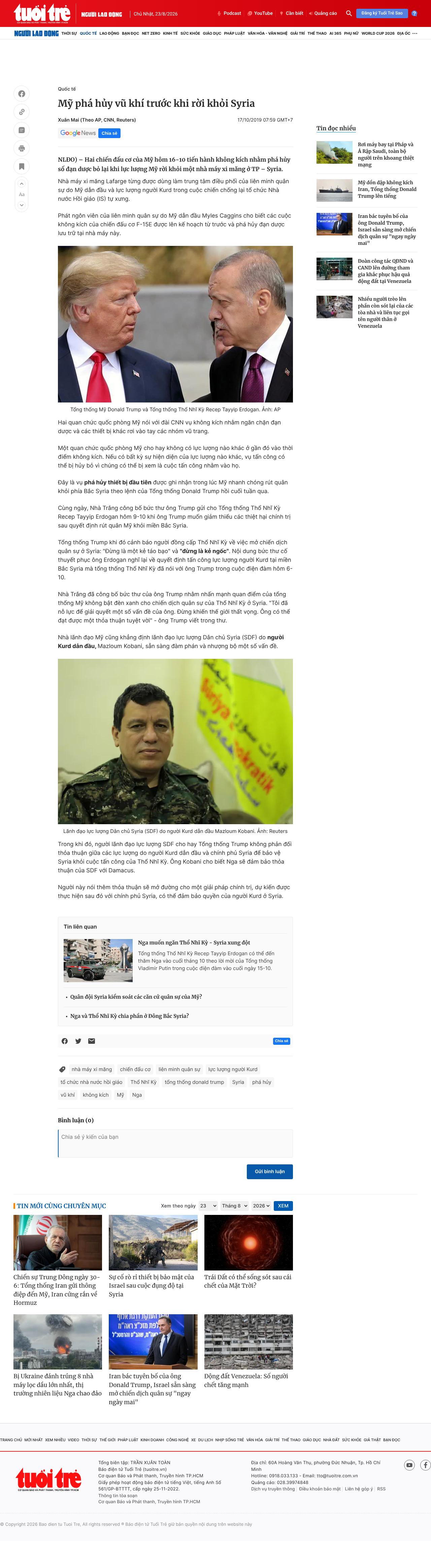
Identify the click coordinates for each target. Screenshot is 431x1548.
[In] (21, 149)
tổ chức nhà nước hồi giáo (91, 1082)
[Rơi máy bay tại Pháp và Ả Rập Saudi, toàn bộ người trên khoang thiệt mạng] (335, 152)
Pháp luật (234, 33)
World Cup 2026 (378, 33)
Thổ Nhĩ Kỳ (143, 1082)
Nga (137, 1095)
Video (73, 1440)
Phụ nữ (351, 33)
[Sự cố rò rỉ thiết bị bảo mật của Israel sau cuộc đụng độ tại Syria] (153, 1242)
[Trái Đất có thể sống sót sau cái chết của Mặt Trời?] (248, 1242)
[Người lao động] (101, 13)
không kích (96, 1095)
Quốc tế (88, 33)
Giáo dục (212, 33)
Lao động (110, 33)
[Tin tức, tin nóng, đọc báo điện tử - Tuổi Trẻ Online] (47, 13)
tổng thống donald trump (194, 1082)
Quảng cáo (325, 13)
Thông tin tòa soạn (117, 1495)
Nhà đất (331, 1440)
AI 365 (335, 33)
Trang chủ (11, 1440)
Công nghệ (177, 1440)
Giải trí (297, 33)
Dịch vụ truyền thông (273, 1489)
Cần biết (294, 13)
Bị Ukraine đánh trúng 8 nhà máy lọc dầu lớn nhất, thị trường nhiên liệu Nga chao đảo (57, 1385)
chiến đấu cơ (135, 1069)
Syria (238, 1082)
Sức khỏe (190, 33)
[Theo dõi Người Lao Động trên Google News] (78, 133)
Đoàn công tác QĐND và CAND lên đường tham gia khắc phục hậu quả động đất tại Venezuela (385, 271)
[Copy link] (21, 113)
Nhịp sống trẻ (230, 1440)
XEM (283, 1206)
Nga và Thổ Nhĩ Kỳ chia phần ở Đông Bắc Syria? (129, 1016)
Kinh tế (170, 33)
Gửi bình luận (270, 1171)
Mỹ (120, 1095)
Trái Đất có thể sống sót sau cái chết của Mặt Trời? (248, 1281)
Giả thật (372, 1440)
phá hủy (261, 1082)
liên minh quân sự (179, 1069)
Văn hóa (254, 1440)
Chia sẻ (109, 133)
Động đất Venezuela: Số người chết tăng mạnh (246, 1381)
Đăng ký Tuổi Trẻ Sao (382, 13)
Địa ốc (403, 33)
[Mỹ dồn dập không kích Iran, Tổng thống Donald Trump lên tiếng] (335, 190)
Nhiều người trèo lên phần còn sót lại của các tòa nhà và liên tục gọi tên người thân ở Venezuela (385, 312)
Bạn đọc (130, 33)
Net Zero (151, 33)
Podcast (232, 13)
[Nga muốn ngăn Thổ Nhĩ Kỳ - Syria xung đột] (98, 960)
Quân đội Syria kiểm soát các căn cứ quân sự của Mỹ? (136, 997)
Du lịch (205, 1440)
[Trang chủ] (36, 33)
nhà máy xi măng (92, 1069)
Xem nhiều (55, 1440)
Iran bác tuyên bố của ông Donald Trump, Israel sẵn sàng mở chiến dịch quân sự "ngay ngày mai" (387, 229)
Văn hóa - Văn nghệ (268, 33)
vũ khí (68, 1095)
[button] (22, 184)
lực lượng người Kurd (233, 1069)
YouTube (263, 13)
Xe (193, 1440)
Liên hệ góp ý (359, 1489)
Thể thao (317, 33)
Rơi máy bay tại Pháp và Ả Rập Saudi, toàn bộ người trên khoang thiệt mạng (386, 154)
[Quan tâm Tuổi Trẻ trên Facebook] (425, 1465)
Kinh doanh (152, 1440)
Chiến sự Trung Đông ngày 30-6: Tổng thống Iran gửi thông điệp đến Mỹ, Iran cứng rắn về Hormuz (56, 1290)
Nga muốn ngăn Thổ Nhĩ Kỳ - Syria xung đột (194, 943)
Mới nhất (33, 1440)
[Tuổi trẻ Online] (49, 1479)
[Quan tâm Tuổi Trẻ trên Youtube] (409, 1465)
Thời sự (69, 33)
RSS (381, 1489)
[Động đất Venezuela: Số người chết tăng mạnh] (248, 1342)
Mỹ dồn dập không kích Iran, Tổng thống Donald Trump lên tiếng (387, 189)
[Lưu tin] (21, 167)
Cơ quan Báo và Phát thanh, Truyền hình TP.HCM (149, 1502)
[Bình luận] (21, 131)
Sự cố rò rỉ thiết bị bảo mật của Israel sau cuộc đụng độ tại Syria (151, 1285)
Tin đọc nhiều (336, 128)
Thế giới (107, 1440)
